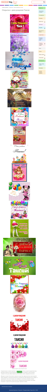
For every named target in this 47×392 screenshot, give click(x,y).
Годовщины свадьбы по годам (41, 39)
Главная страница (5, 7)
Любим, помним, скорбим (41, 64)
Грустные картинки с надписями (40, 72)
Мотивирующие (41, 60)
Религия (40, 51)
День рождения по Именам (41, 12)
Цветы (40, 48)
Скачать (20, 371)
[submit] (44, 2)
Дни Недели (41, 24)
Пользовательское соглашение (7, 386)
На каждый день (41, 15)
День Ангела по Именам (41, 31)
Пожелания (40, 18)
